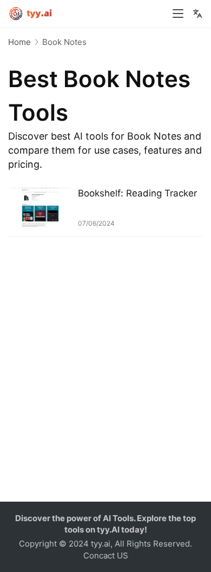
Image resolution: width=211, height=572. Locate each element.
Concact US (105, 555)
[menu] (178, 13)
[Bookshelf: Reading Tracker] (40, 207)
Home (19, 42)
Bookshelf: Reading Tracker (137, 193)
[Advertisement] (105, 385)
